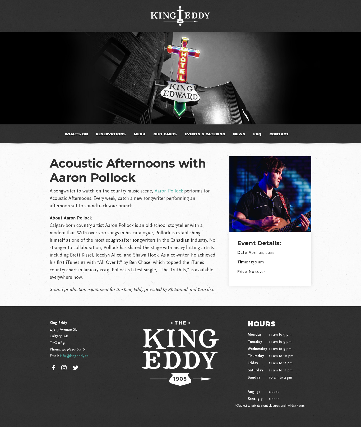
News (239, 134)
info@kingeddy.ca (74, 355)
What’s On (76, 134)
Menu (139, 134)
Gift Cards (165, 134)
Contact (279, 134)
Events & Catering (205, 134)
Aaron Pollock (169, 191)
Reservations (111, 134)
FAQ (257, 134)
